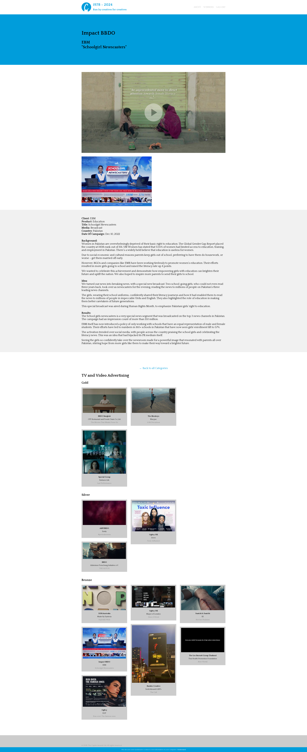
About (197, 7)
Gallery (220, 7)
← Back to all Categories (153, 368)
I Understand (181, 749)
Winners (208, 7)
